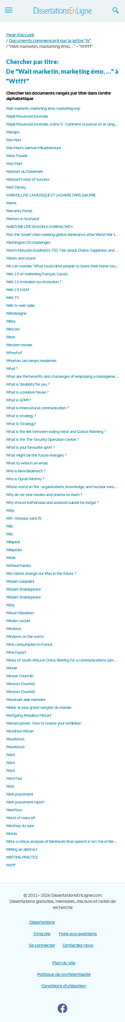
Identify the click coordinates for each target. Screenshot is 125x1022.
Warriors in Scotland (22, 218)
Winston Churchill (20, 683)
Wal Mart (13, 139)
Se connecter (42, 945)
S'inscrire (42, 934)
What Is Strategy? (21, 423)
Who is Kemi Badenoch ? (26, 471)
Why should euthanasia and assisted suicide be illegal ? (52, 502)
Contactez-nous (77, 945)
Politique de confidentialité (63, 974)
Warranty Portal (19, 210)
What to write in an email (27, 463)
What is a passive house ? (27, 392)
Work (10, 786)
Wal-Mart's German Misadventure (33, 147)
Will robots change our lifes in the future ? (41, 573)
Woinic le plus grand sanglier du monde (38, 707)
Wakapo (12, 132)
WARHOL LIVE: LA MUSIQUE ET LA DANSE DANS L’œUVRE (51, 195)
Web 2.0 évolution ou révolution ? (33, 281)
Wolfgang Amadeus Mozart (28, 715)
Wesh (10, 337)
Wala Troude (16, 155)
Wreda (11, 833)
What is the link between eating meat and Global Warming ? (56, 431)
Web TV (12, 297)
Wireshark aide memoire (25, 699)
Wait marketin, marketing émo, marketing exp (43, 108)
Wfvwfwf (14, 352)
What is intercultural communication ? (37, 407)
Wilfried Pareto (18, 565)
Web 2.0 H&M (17, 289)
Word (10, 754)
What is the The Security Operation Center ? (42, 439)
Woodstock (15, 739)
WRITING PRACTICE (22, 857)
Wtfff (10, 865)
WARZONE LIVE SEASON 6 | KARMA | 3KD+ (39, 226)
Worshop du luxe (20, 825)
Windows (13, 628)
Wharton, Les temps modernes (31, 360)
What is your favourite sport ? (30, 447)
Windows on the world (24, 636)
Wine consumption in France (29, 644)
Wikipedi (12, 542)
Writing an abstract (21, 849)
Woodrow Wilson (20, 731)
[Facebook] (62, 1008)
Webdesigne (16, 313)
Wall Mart (14, 163)
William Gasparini (20, 581)
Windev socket (18, 620)
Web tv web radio (20, 305)
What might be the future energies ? (36, 455)
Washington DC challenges (28, 242)
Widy (10, 510)
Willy (10, 605)
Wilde (10, 557)
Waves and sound (20, 258)
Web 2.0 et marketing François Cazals (37, 273)
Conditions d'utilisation (64, 986)
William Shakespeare (23, 589)
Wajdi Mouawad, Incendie (27, 116)
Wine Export (16, 652)
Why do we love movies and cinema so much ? (44, 494)
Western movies (19, 344)
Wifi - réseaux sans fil (23, 518)
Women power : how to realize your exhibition (43, 723)
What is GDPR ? (18, 400)
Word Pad (14, 778)
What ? (12, 368)
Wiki (9, 526)
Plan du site (64, 963)
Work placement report (25, 802)
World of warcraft (20, 817)
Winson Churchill (19, 676)
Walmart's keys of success (27, 179)
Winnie (11, 668)
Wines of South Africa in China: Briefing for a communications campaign (64, 660)
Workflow (14, 810)
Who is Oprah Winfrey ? (25, 478)
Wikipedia (14, 549)
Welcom (12, 329)
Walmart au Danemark (24, 171)
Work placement (19, 794)
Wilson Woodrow (20, 612)
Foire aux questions (78, 934)
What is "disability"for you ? (28, 384)
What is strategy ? (21, 415)
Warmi (11, 203)
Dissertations (41, 922)
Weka (10, 321)
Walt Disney (16, 187)
